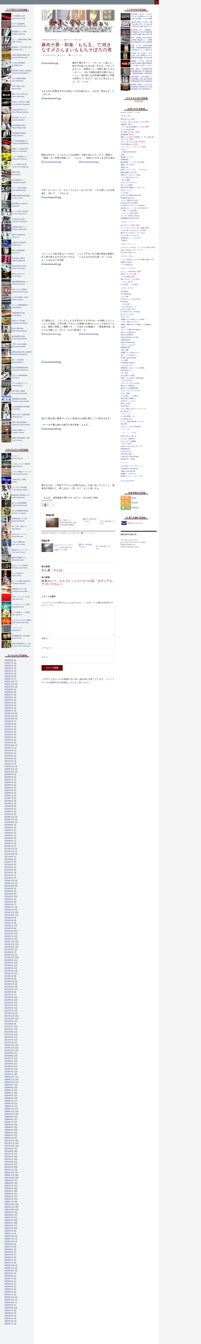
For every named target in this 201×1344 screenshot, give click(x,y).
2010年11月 (9, 1048)
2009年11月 (9, 1079)
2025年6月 (8, 697)
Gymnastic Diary (126, 454)
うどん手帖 (124, 296)
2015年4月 (8, 931)
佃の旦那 (124, 424)
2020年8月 (8, 777)
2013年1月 (8, 979)
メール (46, 647)
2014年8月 (8, 952)
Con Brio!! (124, 373)
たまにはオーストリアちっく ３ (132, 466)
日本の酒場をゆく (127, 144)
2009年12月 (9, 1077)
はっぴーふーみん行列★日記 (131, 426)
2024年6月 (8, 729)
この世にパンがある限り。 (130, 210)
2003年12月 (9, 1265)
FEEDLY (135, 507)
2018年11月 (9, 819)
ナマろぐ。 (124, 149)
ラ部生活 (124, 240)
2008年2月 (8, 1135)
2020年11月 (9, 769)
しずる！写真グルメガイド (130, 322)
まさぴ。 (63, 55)
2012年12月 (9, 981)
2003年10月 (9, 1271)
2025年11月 (9, 684)
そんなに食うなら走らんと (130, 235)
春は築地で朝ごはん (128, 198)
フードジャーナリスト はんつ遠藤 (132, 228)
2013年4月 (8, 971)
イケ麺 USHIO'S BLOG (129, 152)
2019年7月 (8, 798)
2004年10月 (9, 1241)
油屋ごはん (124, 167)
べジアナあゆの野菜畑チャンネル (132, 127)
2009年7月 (8, 1090)
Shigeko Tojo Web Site (128, 471)
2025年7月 (8, 695)
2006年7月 (8, 1186)
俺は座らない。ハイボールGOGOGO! (134, 208)
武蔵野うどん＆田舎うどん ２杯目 (132, 319)
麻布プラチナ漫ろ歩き (73, 40)
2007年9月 (8, 1148)
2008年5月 (8, 1127)
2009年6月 (8, 1093)
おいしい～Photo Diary (128, 271)
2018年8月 (8, 827)
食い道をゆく (125, 411)
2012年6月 (8, 997)
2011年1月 (8, 1042)
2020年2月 (8, 793)
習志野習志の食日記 (128, 363)
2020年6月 (8, 782)
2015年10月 (9, 915)
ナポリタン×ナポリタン (129, 182)
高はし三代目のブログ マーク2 (131, 250)
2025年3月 (8, 705)
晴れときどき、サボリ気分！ (131, 279)
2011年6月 (8, 1029)
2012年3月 (8, 1005)
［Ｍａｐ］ (77, 497)
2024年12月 (9, 713)
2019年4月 (8, 806)
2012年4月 (8, 1003)
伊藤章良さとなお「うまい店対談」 (133, 368)
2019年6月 (8, 801)
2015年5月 (8, 928)
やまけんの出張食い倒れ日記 (131, 195)
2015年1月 (8, 939)
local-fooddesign (126, 294)
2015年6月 (8, 926)
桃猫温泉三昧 (125, 347)
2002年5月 (8, 1313)
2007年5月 (8, 1159)
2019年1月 (8, 814)
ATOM (135, 503)
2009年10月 (9, 1082)
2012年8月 (8, 992)
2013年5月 (8, 968)
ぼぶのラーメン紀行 (128, 225)
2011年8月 (8, 1024)
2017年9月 (8, 857)
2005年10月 (9, 1210)
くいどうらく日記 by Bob (129, 213)
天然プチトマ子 (126, 274)
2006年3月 (8, 1196)
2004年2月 (8, 1260)
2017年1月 (8, 878)
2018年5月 (8, 835)
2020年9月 (8, 774)
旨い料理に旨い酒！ (128, 132)
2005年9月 (8, 1212)
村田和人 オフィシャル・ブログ (132, 476)
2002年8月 (8, 1308)
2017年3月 (8, 872)
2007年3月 (8, 1164)
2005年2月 (8, 1231)
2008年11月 (9, 1111)
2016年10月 (9, 886)
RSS (134, 498)
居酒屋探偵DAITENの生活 (130, 218)
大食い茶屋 (124, 350)
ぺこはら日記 (125, 304)
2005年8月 (8, 1215)
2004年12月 (9, 1236)
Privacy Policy (126, 544)
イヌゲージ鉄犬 (126, 444)
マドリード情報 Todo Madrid (130, 329)
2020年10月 (9, 772)
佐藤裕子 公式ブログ (128, 473)
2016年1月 (8, 907)
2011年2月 (8, 1040)
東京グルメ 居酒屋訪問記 (129, 388)
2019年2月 (8, 811)
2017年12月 (9, 849)
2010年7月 (8, 1058)
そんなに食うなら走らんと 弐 (131, 230)
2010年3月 (8, 1069)
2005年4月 (8, 1225)
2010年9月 (8, 1053)
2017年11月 (9, 851)
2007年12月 (9, 1141)
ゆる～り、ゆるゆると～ (129, 355)
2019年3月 (8, 809)
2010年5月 (8, 1064)
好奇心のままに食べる (128, 436)
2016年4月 (8, 899)
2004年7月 (8, 1247)
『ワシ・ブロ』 (126, 429)
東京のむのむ (125, 119)
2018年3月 (8, 841)
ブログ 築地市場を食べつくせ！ (132, 421)
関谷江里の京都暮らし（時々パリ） (133, 187)
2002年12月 (9, 1297)
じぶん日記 (124, 193)
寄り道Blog (124, 291)
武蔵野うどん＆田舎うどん (130, 352)
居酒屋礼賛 (124, 159)
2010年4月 (8, 1066)
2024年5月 (8, 732)
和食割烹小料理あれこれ (52, 40)
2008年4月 (8, 1130)
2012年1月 (8, 1010)
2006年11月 (9, 1175)
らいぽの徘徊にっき (128, 416)
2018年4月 (8, 838)
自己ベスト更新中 (127, 185)
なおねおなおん (126, 451)
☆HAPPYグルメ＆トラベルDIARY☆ (133, 205)
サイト (44, 657)
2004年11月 (9, 1239)
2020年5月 (8, 785)
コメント (47, 605)
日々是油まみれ (126, 419)
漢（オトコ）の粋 (127, 314)
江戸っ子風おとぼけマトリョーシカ (133, 409)
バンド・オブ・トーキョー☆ (131, 147)
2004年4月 (8, 1255)
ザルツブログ (125, 317)
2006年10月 (9, 1178)
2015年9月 (8, 918)
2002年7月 (8, 1310)
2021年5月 (8, 753)
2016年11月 (9, 883)
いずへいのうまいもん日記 (130, 383)
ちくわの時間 (125, 277)
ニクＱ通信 (124, 360)
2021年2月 (8, 761)
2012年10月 (9, 987)
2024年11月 (9, 716)
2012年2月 (8, 1008)
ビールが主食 (125, 129)
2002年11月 (9, 1300)
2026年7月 (8, 663)
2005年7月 (8, 1217)
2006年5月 (8, 1191)
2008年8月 (8, 1119)
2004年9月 (8, 1244)
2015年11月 (9, 912)
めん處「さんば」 (53, 568)
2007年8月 (8, 1151)
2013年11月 (9, 955)
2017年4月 (8, 870)
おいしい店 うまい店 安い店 (130, 142)
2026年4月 (8, 671)
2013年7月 (8, 963)
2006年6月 (8, 1188)
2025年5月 (8, 700)
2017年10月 (9, 854)
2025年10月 (9, 687)
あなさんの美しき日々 (128, 309)
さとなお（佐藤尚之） (128, 438)
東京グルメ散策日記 (128, 386)
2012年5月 (8, 1000)
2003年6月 (8, 1281)
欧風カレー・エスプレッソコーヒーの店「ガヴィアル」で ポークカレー (78, 581)
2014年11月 (9, 944)
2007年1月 (8, 1170)
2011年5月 (8, 1032)
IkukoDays (124, 301)
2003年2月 (8, 1292)
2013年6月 (8, 965)
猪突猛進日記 (125, 449)
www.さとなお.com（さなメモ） (132, 446)
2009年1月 (8, 1106)
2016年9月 (8, 888)
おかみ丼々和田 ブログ (129, 252)
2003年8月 (8, 1276)
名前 (45, 638)
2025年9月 (8, 689)
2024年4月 (8, 734)
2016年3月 (8, 902)
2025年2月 (8, 708)
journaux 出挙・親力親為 (129, 203)
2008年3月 (8, 1133)
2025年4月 (8, 703)
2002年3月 (8, 1318)
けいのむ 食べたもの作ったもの (132, 122)
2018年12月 (9, 817)
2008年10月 (9, 1114)
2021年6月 (8, 750)
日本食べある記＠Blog (128, 358)
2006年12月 (9, 1172)
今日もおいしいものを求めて (131, 299)
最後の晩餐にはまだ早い (129, 172)
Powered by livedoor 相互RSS (127, 481)
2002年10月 (9, 1302)
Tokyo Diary (125, 406)
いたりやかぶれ (126, 365)
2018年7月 (8, 830)
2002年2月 (8, 1321)
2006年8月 (8, 1183)
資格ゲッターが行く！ (128, 165)
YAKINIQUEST (126, 340)
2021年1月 (8, 764)
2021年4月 (8, 756)
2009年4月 (8, 1098)
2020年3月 (8, 790)
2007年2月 (8, 1167)
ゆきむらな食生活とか (128, 332)
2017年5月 (8, 867)
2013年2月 (8, 976)
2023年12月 (9, 745)
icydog (123, 327)
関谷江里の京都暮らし (128, 398)
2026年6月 (8, 665)
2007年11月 (9, 1143)
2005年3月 (8, 1228)
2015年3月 (8, 934)
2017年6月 (8, 865)
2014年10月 (9, 947)
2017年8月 (8, 859)
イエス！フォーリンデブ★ (130, 391)
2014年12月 (9, 941)
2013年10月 (9, 957)
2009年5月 (8, 1095)
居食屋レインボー (127, 157)
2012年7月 (8, 995)
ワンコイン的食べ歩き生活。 (131, 216)
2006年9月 (8, 1180)
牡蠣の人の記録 (126, 262)
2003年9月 (8, 1273)
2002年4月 (8, 1316)
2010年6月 (8, 1061)
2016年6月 (8, 894)
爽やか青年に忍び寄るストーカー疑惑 (130, 112)
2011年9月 (8, 1021)
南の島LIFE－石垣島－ (128, 459)
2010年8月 (8, 1056)
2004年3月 (8, 1257)
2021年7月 (8, 748)
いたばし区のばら (127, 380)
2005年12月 (9, 1204)
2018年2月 (8, 843)
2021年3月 (8, 758)
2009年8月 (8, 1087)
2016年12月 (9, 880)
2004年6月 (8, 1249)
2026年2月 (8, 676)
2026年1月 (8, 679)
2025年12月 (9, 681)
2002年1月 (8, 1324)
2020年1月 (8, 796)
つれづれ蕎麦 (126, 180)
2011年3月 (8, 1037)
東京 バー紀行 (125, 403)
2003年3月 (8, 1289)
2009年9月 (8, 1085)
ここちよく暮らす (127, 282)
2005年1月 (8, 1233)
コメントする (76, 55)
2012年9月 (8, 989)
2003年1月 (8, 1294)
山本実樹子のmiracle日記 (129, 468)
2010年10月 (9, 1050)
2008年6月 (8, 1125)
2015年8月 (8, 920)
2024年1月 (8, 742)
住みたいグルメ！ (127, 190)
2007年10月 (9, 1146)
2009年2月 (8, 1103)
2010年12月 (9, 1045)
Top (194, 1337)
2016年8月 (8, 891)
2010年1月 (8, 1074)
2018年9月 (8, 825)
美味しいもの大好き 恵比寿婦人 (132, 378)
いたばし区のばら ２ (128, 307)
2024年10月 (9, 719)
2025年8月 (8, 692)
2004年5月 (8, 1252)
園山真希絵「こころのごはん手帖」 (133, 162)
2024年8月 (8, 724)
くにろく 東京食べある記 (129, 200)
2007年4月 (8, 1162)
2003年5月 (8, 1284)
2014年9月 (8, 949)
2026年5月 (8, 668)
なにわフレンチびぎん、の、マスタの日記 (135, 247)
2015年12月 (9, 910)
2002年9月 (8, 1305)
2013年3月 (8, 973)
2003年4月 (8, 1286)
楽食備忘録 (124, 134)
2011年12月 (9, 1013)
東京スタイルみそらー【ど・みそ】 (133, 233)
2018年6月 (8, 833)
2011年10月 (9, 1018)
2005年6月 (8, 1220)
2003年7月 (8, 1279)
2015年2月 (8, 936)
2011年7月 (8, 1026)
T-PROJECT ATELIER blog (130, 456)
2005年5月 (8, 1223)
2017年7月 (8, 862)
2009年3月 (8, 1101)
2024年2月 (8, 740)
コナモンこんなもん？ (128, 345)
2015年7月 (8, 923)
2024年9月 (8, 721)
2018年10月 (9, 822)
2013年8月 (8, 960)
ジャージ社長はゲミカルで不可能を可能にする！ (138, 259)
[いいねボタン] (45, 504)
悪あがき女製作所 (127, 335)
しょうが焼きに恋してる (129, 177)
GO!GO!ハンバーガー (128, 401)
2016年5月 (8, 896)
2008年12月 (9, 1109)
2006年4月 (8, 1194)
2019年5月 (8, 803)
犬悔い (123, 154)
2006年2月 (8, 1199)
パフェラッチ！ (126, 414)
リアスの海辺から (127, 265)
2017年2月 (8, 875)
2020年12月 (9, 766)
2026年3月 (8, 673)
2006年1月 (8, 1202)
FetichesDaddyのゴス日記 (130, 337)
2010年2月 (8, 1072)
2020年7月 (8, 780)
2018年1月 (8, 846)
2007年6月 (8, 1156)
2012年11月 (9, 984)
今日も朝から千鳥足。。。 (130, 375)
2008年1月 (8, 1138)
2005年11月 (9, 1207)
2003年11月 (9, 1268)
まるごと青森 (125, 393)
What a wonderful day (128, 342)
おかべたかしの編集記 (128, 441)
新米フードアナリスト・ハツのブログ (134, 170)
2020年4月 (8, 788)
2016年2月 (8, 904)
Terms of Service (127, 547)
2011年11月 (9, 1016)
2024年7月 (8, 727)
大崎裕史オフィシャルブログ (131, 238)
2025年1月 (8, 711)
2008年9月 (8, 1117)
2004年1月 (8, 1263)
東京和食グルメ (126, 370)
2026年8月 (8, 660)
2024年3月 (8, 737)
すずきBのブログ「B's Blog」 (131, 312)
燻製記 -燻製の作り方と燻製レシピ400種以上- (137, 324)
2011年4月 (8, 1034)
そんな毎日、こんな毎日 (129, 284)
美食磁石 (124, 124)
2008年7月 (8, 1122)
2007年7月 (8, 1154)
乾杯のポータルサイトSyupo (131, 175)
